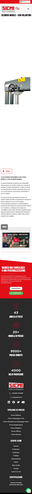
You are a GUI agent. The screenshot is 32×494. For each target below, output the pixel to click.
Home (2, 1)
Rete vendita (16, 465)
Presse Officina (16, 431)
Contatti (16, 468)
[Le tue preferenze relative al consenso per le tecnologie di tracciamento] (29, 491)
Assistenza (16, 452)
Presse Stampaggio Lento (16, 418)
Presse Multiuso (16, 415)
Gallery (16, 462)
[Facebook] (13, 402)
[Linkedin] (9, 402)
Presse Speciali (16, 434)
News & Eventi (16, 459)
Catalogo (16, 455)
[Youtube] (23, 402)
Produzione (16, 449)
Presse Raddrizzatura (16, 425)
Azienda (16, 446)
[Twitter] (18, 402)
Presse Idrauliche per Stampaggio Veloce (16, 421)
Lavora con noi (16, 471)
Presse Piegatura (16, 428)
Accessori (8, 1)
